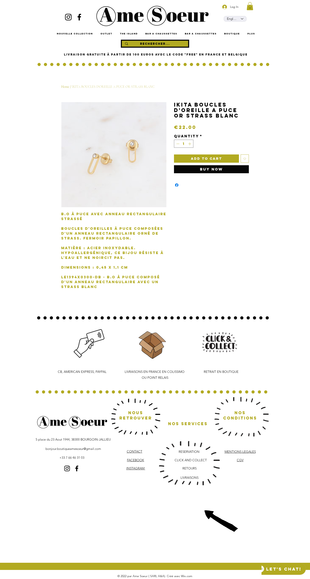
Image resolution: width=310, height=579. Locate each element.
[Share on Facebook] (176, 185)
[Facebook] (79, 17)
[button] (250, 6)
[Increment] (190, 144)
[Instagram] (68, 17)
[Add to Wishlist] (245, 158)
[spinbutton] (183, 144)
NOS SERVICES (188, 423)
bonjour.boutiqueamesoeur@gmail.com (73, 449)
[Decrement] (177, 144)
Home (65, 87)
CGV (240, 460)
